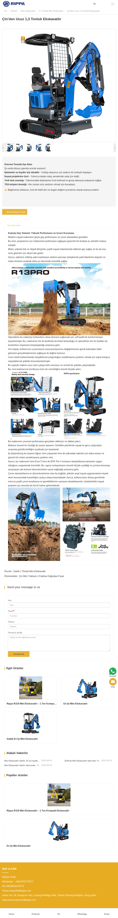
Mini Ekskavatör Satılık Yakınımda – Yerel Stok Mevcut (22, 765)
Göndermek (18, 654)
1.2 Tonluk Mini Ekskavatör (51, 11)
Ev (5, 11)
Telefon (11, 622)
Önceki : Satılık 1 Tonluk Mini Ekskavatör (25, 571)
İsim (10, 600)
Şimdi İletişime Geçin (15, 212)
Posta (10, 611)
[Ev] (14, 3)
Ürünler (14, 11)
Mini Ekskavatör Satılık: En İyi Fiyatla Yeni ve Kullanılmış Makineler (22, 761)
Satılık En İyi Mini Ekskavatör (22, 739)
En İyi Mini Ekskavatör (75, 703)
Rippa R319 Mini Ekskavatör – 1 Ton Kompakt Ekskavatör (32, 703)
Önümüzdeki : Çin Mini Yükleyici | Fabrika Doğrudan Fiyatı (34, 576)
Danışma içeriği (15, 632)
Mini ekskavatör (28, 11)
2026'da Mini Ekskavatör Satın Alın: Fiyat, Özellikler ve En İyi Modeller (82, 761)
